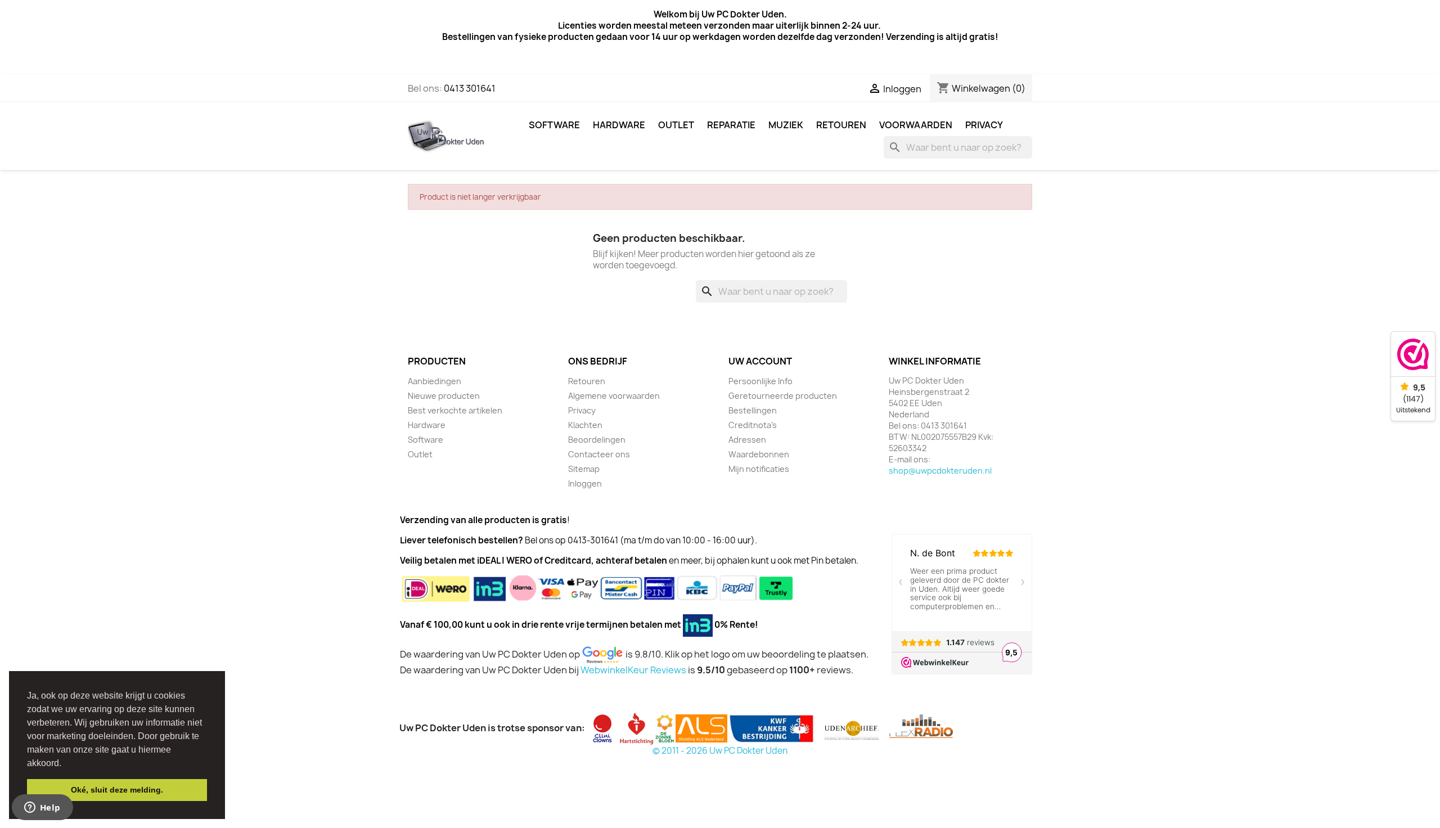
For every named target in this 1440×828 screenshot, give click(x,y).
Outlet (676, 125)
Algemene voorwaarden (614, 395)
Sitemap (584, 469)
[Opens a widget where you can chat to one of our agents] (42, 808)
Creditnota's (752, 425)
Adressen (747, 439)
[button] (65, 764)
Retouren (841, 125)
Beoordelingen (597, 439)
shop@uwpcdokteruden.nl (940, 470)
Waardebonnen (758, 454)
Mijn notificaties (758, 469)
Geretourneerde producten (782, 395)
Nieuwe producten (444, 395)
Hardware (619, 125)
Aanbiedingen (434, 381)
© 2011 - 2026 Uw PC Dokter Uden (720, 751)
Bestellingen (752, 410)
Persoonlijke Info (760, 381)
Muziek (785, 125)
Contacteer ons (599, 454)
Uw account (760, 361)
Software (554, 125)
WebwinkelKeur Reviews (633, 670)
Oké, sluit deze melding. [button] (117, 789)
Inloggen (585, 483)
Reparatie (731, 125)
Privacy (984, 125)
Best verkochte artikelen (455, 410)
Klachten (585, 425)
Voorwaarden (915, 125)
